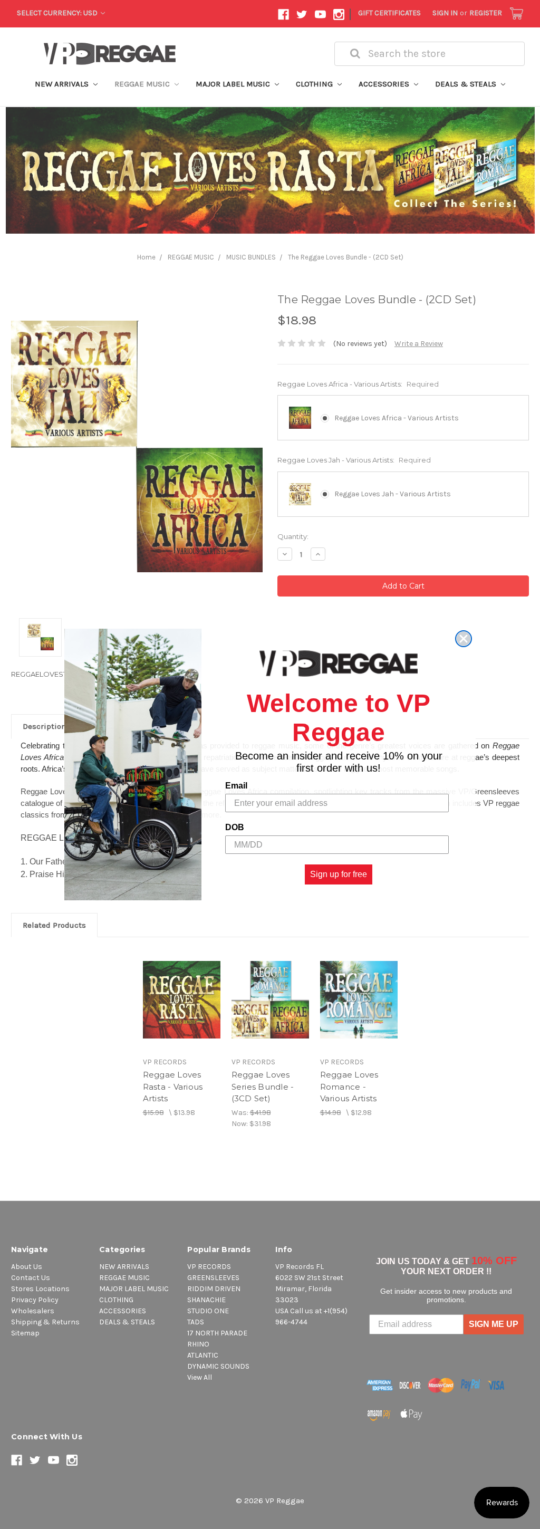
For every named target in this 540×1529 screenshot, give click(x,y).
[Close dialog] (463, 639)
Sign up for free (338, 874)
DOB (234, 827)
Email (236, 785)
